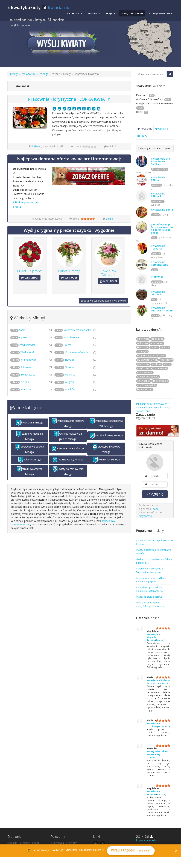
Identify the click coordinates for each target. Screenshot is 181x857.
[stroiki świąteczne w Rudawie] (94, 108)
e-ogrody (71, 842)
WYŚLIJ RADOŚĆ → (131, 850)
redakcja (12, 842)
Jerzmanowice (24, 359)
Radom (155, 315)
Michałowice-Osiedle (72, 352)
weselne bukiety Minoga (109, 435)
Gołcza (63, 344)
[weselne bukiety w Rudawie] (69, 108)
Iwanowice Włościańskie (73, 330)
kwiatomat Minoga (109, 459)
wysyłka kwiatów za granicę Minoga (70, 436)
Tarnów (160, 640)
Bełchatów (157, 282)
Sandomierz (158, 201)
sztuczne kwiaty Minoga (70, 448)
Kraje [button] (109, 13)
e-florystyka (57, 842)
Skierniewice (161, 683)
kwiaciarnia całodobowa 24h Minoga (109, 423)
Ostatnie (162, 128)
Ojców (19, 337)
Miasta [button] (92, 13)
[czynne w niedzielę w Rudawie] (64, 108)
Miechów (65, 389)
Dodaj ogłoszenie (132, 13)
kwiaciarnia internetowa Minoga (70, 423)
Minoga (44, 74)
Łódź (154, 237)
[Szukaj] (170, 74)
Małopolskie (29, 74)
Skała (18, 330)
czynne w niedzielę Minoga (32, 436)
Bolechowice (23, 374)
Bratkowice (163, 726)
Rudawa (35, 146)
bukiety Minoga (32, 459)
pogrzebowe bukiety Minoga (32, 449)
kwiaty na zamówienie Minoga (70, 471)
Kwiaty (14, 74)
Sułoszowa (22, 367)
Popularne (146, 128)
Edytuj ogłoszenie (160, 13)
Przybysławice (23, 344)
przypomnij (145, 516)
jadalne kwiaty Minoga (70, 459)
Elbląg (154, 270)
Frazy (143, 135)
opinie (109, 218)
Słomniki (65, 367)
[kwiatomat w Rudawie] (89, 108)
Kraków (151, 757)
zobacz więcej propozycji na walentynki (103, 300)
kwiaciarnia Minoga (32, 422)
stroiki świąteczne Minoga (32, 471)
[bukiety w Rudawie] (84, 108)
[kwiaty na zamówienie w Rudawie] (99, 108)
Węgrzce (65, 382)
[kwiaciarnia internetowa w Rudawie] (59, 108)
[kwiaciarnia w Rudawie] (54, 108)
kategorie (24, 842)
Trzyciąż (65, 359)
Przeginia (21, 389)
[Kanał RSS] (102, 843)
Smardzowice (67, 337)
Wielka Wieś (22, 352)
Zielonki (20, 382)
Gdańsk (155, 214)
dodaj (156, 509)
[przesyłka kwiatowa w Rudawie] (79, 108)
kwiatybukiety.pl (148, 840)
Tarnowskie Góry (159, 169)
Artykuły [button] (73, 13)
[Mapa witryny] (95, 843)
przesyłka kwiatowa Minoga (109, 449)
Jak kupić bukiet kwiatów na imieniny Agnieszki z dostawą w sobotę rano (154, 407)
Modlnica (65, 374)
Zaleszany (156, 185)
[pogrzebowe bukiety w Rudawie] (74, 108)
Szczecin (156, 254)
